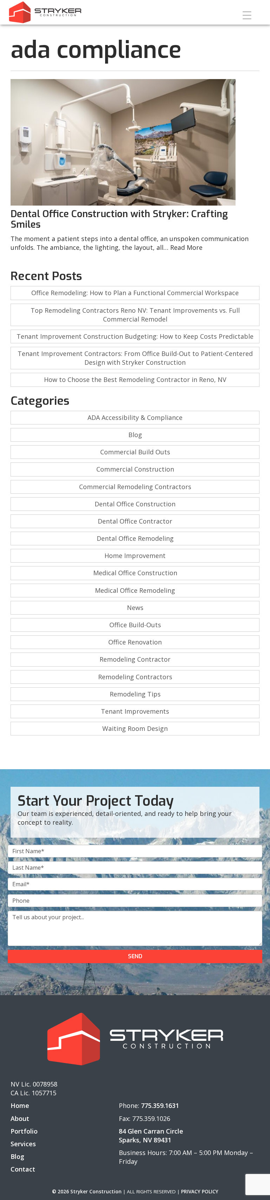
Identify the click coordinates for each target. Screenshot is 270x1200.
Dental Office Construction (135, 504)
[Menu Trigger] (247, 15)
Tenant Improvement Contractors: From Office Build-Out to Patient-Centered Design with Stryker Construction (135, 358)
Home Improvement (135, 555)
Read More (186, 247)
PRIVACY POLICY (199, 1191)
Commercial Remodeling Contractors (135, 486)
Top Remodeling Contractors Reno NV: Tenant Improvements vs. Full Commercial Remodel (135, 314)
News (135, 607)
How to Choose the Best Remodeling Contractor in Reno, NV (135, 379)
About (20, 1118)
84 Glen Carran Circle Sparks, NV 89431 (151, 1135)
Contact (23, 1169)
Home (20, 1105)
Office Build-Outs (135, 625)
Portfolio (24, 1131)
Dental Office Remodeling (135, 538)
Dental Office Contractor (135, 521)
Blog (135, 434)
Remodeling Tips (135, 694)
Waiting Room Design (135, 728)
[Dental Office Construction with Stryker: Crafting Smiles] (135, 142)
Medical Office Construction (135, 573)
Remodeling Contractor (135, 659)
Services (23, 1144)
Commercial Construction (135, 469)
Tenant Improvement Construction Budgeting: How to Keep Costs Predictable (135, 336)
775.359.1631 (160, 1105)
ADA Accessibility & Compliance (135, 417)
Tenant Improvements (135, 711)
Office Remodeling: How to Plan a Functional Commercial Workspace (135, 292)
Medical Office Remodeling (135, 590)
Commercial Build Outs (135, 452)
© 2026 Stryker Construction (87, 1191)
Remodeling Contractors (135, 677)
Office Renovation (135, 642)
